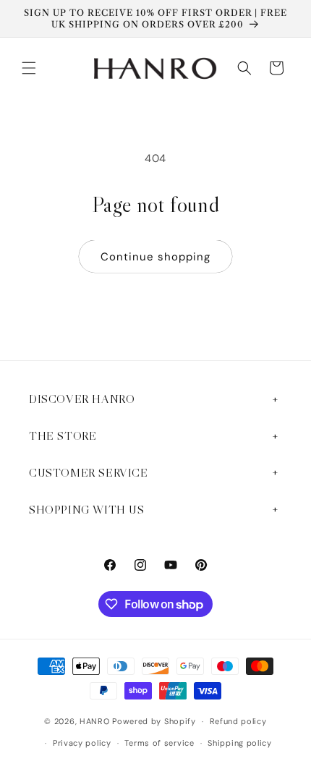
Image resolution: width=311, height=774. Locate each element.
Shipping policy (240, 743)
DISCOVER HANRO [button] (82, 398)
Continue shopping (155, 257)
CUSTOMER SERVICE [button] (88, 472)
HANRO (95, 721)
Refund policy (238, 721)
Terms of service (159, 743)
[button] (29, 68)
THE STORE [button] (62, 435)
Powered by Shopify (154, 721)
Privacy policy (82, 743)
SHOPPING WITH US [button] (87, 509)
